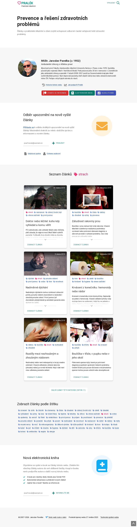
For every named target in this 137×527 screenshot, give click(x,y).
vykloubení (24, 414)
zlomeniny (51, 410)
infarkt (36, 428)
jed (29, 428)
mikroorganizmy (47, 424)
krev (50, 282)
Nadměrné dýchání (37, 287)
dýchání (31, 279)
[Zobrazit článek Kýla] (91, 330)
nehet (101, 421)
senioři (34, 417)
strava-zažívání (34, 215)
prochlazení (87, 417)
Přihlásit (60, 143)
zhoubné (77, 215)
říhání (43, 417)
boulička (77, 212)
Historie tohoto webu (54, 85)
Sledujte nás (108, 93)
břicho (86, 345)
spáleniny (24, 417)
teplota (63, 414)
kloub (115, 424)
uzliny (86, 215)
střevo (82, 414)
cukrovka (81, 428)
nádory (102, 212)
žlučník (41, 410)
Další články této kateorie (68, 390)
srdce (43, 282)
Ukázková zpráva (34, 154)
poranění (39, 421)
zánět (91, 279)
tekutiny (73, 414)
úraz (42, 414)
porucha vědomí (52, 279)
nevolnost (59, 282)
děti (72, 428)
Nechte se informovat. (51, 483)
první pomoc (48, 215)
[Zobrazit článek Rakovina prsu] (91, 197)
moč (35, 424)
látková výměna (63, 424)
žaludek (106, 410)
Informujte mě (62, 493)
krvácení (77, 282)
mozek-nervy (25, 424)
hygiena (87, 282)
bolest (22, 432)
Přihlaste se (28, 127)
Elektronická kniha (84, 93)
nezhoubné (59, 345)
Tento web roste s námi (57, 517)
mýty (118, 421)
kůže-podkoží (78, 424)
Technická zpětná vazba (110, 517)
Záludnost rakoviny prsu (86, 221)
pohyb (76, 348)
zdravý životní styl (55, 212)
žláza (94, 212)
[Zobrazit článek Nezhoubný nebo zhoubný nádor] (45, 330)
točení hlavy (52, 414)
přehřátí (110, 417)
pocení (57, 421)
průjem (77, 417)
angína (43, 432)
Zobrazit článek (34, 245)
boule (117, 428)
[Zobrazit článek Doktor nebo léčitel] (45, 197)
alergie (52, 432)
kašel (22, 428)
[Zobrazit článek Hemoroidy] (91, 264)
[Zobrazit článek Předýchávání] (45, 264)
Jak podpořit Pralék (75, 85)
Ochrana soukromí (53, 154)
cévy (90, 428)
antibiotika (33, 432)
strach (30, 212)
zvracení (104, 345)
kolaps (106, 424)
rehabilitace (52, 417)
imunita (45, 428)
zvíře (33, 410)
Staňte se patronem (57, 93)
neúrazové (40, 212)
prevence (95, 215)
